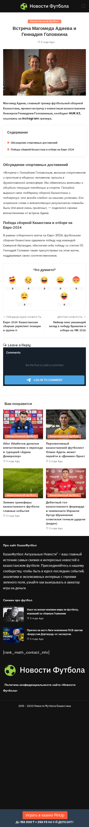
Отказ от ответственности (63, 732)
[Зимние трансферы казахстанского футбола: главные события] (23, 483)
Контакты (52, 761)
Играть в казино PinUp (45, 815)
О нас (50, 754)
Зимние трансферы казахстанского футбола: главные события (21, 506)
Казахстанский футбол (44, 21)
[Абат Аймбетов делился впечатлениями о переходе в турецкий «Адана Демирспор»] (23, 424)
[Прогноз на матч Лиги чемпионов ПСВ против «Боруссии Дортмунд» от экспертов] (13, 634)
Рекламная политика (17, 781)
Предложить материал (18, 774)
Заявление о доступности (20, 794)
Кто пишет (10, 754)
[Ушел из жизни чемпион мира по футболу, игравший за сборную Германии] (13, 614)
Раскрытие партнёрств (18, 788)
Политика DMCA (57, 738)
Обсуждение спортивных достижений (34, 142)
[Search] (83, 6)
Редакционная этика (17, 768)
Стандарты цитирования (20, 725)
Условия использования (62, 725)
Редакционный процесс (19, 761)
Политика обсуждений (18, 801)
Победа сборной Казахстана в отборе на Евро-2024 (42, 149)
